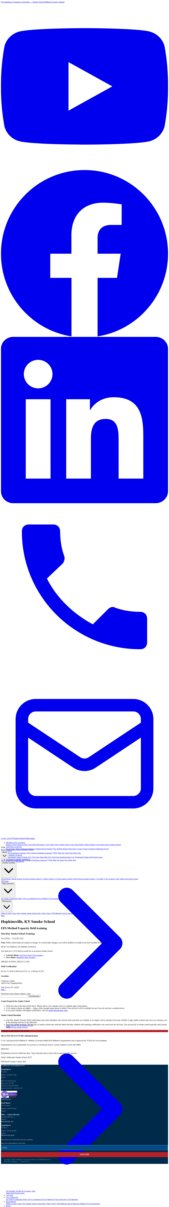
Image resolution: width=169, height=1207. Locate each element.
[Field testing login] (23, 838)
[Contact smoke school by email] (84, 836)
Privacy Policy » (25, 1161)
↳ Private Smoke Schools (63, 879)
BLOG (8, 1206)
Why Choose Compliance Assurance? (40, 853)
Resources (6, 901)
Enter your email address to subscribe (13, 1143)
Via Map (18, 1191)
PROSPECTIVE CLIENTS (15, 843)
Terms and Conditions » (11, 1161)
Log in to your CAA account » (32, 955)
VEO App (5, 881)
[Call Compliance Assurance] (84, 669)
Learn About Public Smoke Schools (82, 845)
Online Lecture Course (14, 1204)
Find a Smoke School (62, 845)
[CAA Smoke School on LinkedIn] (84, 502)
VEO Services (8, 884)
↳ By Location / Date (111, 879)
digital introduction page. (58, 1010)
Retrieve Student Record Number (40, 849)
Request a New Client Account (16, 845)
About (4, 852)
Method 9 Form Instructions (57, 1199)
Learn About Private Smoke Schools (108, 845)
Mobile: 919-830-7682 (8, 1075)
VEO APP (9, 1195)
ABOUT (9, 851)
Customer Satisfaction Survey (98, 849)
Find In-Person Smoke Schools (84, 879)
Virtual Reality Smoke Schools (16, 857)
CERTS (9, 838)
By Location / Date (28, 1191)
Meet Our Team (63, 853)
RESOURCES (11, 1202)
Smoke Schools (8, 863)
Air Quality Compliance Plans (16, 1199)
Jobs (79, 853)
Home (3, 850)
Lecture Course (82, 849)
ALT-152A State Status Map (38, 857)
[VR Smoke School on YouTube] (84, 169)
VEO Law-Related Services (37, 1199)
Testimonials (79, 857)
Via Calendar (10, 1191)
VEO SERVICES (12, 1197)
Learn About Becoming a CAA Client (41, 845)
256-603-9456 (11, 1108)
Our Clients (73, 853)
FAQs (55, 853)
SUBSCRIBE (84, 1154)
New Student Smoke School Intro (65, 849)
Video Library (51, 1204)
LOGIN (3, 838)
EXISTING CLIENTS (14, 847)
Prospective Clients (13, 850)
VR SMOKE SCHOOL (14, 855)
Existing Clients (27, 850)
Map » (3, 990)
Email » (3, 1077)
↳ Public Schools (48, 879)
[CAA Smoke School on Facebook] (84, 336)
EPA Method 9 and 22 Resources (68, 1204)
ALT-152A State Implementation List (61, 857)
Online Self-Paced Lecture (93, 857)
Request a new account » (26, 957)
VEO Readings (72, 1199)
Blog (3, 916)
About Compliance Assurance (16, 853)
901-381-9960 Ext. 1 (8, 1117)
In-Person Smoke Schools (32, 879)
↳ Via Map (99, 879)
